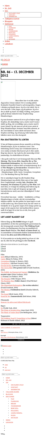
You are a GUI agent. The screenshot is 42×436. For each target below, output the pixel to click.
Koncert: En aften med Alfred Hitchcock (15, 302)
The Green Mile (6, 268)
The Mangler (5, 279)
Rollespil (12, 34)
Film (10, 26)
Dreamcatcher (6, 266)
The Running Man (7, 281)
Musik (11, 37)
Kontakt (12, 15)
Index (7, 41)
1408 (2, 257)
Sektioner (9, 24)
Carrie (3, 259)
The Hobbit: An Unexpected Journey (14, 272)
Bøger (11, 29)
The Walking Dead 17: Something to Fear (16, 318)
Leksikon (9, 44)
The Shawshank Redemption (11, 285)
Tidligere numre (12, 19)
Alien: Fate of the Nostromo (8, 337)
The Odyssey (4, 332)
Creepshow (5, 261)
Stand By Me (5, 296)
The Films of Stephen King (11, 310)
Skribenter (13, 16)
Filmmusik (12, 27)
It (1, 277)
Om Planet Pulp (14, 13)
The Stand (4, 294)
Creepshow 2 (5, 263)
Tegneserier (13, 31)
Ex (2, 308)
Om (6, 11)
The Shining (5, 290)
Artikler (12, 39)
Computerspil (14, 36)
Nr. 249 (8, 8)
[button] (18, 56)
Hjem (7, 6)
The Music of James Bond (10, 312)
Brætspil (12, 32)
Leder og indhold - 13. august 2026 (10, 327)
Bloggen (9, 21)
